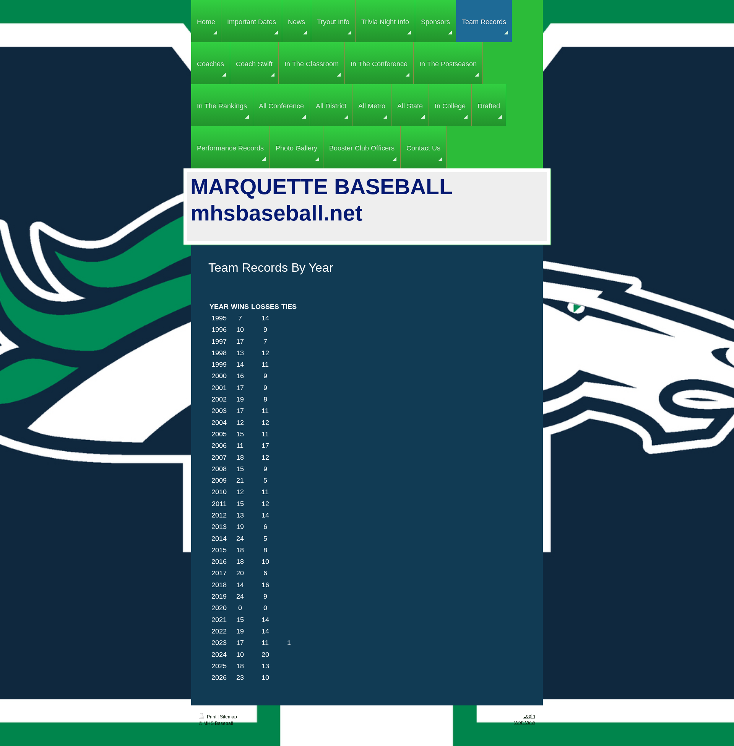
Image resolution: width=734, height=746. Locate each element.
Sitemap (228, 717)
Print (212, 717)
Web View (524, 722)
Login (529, 716)
